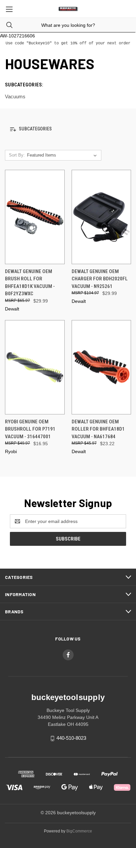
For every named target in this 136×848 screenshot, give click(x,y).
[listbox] (63, 155)
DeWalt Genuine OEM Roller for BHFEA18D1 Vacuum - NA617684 (98, 429)
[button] (68, 129)
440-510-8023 (71, 738)
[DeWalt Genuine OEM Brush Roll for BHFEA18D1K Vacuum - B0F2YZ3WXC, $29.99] (34, 217)
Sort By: (17, 155)
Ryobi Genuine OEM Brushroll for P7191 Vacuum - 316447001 (30, 429)
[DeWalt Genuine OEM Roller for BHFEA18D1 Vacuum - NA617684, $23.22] (101, 367)
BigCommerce (79, 831)
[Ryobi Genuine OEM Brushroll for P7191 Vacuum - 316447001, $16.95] (34, 367)
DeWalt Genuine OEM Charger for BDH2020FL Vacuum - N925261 (100, 278)
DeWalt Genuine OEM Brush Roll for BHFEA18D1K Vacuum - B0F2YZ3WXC (30, 282)
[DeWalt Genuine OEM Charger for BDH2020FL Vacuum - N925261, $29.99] (101, 217)
